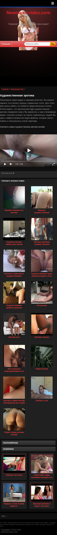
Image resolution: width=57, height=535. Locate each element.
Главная (6, 44)
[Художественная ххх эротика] (14, 209)
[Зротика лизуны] (42, 335)
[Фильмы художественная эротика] (42, 209)
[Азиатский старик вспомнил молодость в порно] (42, 464)
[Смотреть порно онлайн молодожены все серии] (14, 399)
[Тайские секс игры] (14, 464)
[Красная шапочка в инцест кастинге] (42, 492)
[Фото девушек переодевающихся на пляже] (14, 367)
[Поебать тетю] (42, 399)
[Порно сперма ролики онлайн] (14, 431)
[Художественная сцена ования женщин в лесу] (42, 272)
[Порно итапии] (42, 367)
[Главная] (28, 14)
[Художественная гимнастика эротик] (14, 240)
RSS (3, 516)
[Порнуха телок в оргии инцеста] (14, 492)
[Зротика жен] (14, 335)
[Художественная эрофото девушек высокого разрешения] (14, 304)
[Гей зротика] (42, 304)
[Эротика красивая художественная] (42, 240)
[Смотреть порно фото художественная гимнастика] (14, 272)
